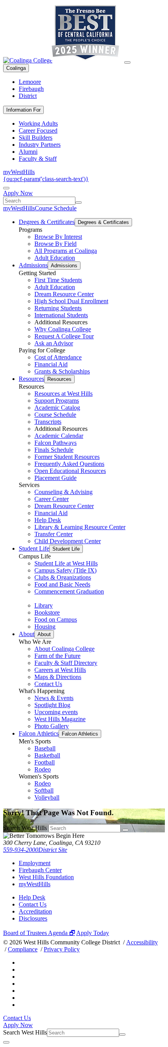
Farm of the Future (57, 655)
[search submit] (78, 202)
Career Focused (38, 130)
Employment (34, 863)
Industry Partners (40, 144)
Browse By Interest (58, 236)
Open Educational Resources (70, 471)
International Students (61, 315)
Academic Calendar (58, 435)
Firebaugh (31, 88)
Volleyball (46, 797)
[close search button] (6, 1042)
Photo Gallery (51, 726)
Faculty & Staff (38, 158)
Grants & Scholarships (62, 371)
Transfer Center (53, 534)
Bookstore (47, 612)
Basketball (47, 755)
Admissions (33, 265)
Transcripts (47, 421)
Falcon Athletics (39, 733)
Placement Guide (55, 478)
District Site (52, 849)
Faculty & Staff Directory (65, 662)
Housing (44, 626)
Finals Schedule (53, 449)
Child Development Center (67, 541)
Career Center (51, 499)
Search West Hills (25, 828)
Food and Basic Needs (62, 584)
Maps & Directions (57, 677)
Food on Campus (55, 619)
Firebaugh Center (40, 870)
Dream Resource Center (64, 294)
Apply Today (92, 933)
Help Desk (47, 520)
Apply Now (18, 193)
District (28, 95)
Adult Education (54, 257)
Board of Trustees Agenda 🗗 (39, 933)
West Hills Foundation (46, 877)
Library (43, 605)
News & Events (53, 698)
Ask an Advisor (53, 343)
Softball (44, 790)
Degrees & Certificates (47, 222)
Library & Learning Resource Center (79, 527)
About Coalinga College (64, 648)
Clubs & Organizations (62, 577)
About (26, 634)
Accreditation (35, 911)
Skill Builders (35, 137)
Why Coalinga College (62, 329)
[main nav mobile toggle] (127, 62)
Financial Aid (51, 364)
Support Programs (56, 400)
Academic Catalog (57, 407)
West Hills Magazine (60, 719)
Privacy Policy (62, 949)
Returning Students (58, 308)
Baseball (44, 748)
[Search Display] (6, 188)
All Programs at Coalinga (65, 250)
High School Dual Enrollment (71, 301)
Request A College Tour (64, 336)
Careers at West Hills (60, 670)
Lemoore (30, 81)
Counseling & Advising (63, 492)
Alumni (28, 151)
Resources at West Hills (63, 393)
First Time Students (58, 280)
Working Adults (38, 123)
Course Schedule (56, 208)
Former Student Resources (67, 456)
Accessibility (142, 942)
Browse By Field (55, 243)
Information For (23, 110)
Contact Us (48, 684)
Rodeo (42, 769)
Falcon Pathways (55, 442)
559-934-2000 (20, 849)
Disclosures (33, 918)
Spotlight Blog (52, 705)
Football (44, 762)
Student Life (34, 548)
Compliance (23, 949)
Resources (31, 378)
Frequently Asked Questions (69, 463)
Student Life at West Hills (66, 563)
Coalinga (16, 68)
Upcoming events (56, 712)
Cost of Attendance (58, 357)
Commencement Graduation (69, 591)
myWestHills (19, 172)
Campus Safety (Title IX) (65, 570)
